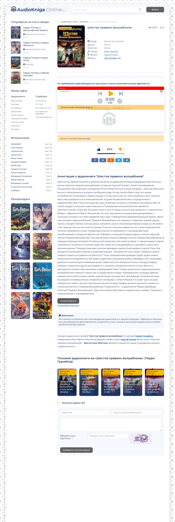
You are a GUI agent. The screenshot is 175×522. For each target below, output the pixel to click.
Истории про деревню (42, 112)
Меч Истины (111, 58)
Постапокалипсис (44, 117)
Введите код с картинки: (68, 437)
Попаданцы (16, 108)
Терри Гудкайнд (111, 51)
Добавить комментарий (76, 450)
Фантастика (16, 101)
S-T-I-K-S (39, 104)
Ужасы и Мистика (19, 118)
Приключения (17, 122)
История (15, 129)
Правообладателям (68, 305)
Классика (15, 126)
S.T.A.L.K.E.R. (41, 101)
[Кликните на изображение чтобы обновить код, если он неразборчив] (141, 439)
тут (88, 138)
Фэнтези (15, 104)
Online (41, 9)
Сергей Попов (110, 55)
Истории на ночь (43, 108)
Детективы (16, 111)
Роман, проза (17, 115)
